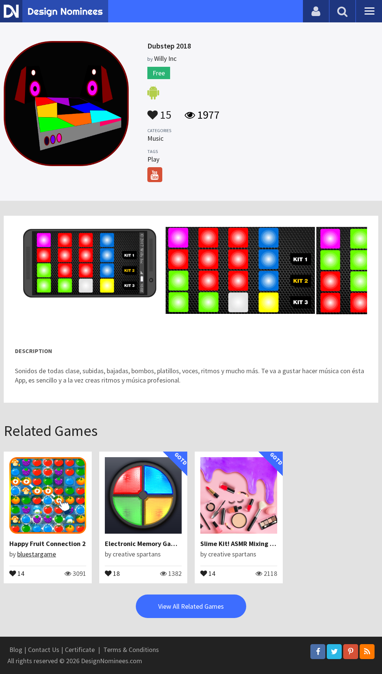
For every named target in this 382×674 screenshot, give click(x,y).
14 (20, 573)
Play (153, 159)
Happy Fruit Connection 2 (47, 543)
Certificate (80, 649)
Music (155, 138)
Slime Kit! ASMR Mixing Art (239, 543)
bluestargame (36, 554)
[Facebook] (317, 651)
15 (164, 111)
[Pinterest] (350, 651)
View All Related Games (191, 606)
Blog (15, 649)
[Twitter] (334, 651)
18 (116, 573)
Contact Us (43, 649)
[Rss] (367, 651)
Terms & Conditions (131, 649)
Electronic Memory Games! (145, 543)
